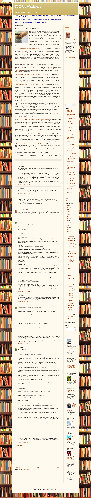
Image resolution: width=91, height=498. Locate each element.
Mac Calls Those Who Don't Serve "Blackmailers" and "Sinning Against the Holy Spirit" (34, 133)
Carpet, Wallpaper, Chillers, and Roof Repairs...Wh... (72, 285)
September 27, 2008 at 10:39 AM (24, 205)
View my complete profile (70, 57)
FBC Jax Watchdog (22, 209)
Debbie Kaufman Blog (71, 144)
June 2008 (70, 307)
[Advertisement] (38, 456)
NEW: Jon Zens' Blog (71, 117)
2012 (68, 227)
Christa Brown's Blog (71, 185)
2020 (68, 213)
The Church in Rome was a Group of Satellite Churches (27, 48)
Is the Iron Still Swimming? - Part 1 (72, 247)
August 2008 (70, 303)
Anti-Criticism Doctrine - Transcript (71, 135)
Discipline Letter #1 (70, 161)
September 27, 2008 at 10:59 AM (24, 301)
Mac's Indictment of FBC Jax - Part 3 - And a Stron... (72, 270)
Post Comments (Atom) (24, 469)
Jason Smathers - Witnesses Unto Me (70, 131)
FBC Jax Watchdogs (28, 6)
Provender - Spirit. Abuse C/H (70, 140)
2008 (68, 235)
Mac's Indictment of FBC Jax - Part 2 (71, 273)
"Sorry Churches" (71, 297)
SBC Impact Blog (70, 180)
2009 (68, 233)
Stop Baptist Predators (71, 183)
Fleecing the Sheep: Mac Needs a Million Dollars (71, 266)
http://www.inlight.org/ (23, 97)
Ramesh (19, 221)
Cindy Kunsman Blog (71, 118)
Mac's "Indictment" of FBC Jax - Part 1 (72, 276)
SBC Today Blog (70, 177)
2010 (68, 231)
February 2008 (71, 314)
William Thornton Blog (71, 142)
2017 (68, 218)
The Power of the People (71, 257)
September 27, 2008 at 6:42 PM (24, 421)
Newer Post (17, 467)
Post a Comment (20, 445)
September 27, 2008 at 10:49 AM (24, 291)
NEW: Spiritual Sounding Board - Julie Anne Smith (71, 111)
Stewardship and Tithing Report (71, 125)
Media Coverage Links (71, 133)
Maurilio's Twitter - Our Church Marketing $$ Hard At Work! (71, 191)
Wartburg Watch (70, 148)
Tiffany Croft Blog (70, 182)
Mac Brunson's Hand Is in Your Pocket (72, 254)
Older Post (59, 467)
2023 (68, 211)
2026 (68, 205)
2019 (68, 214)
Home (38, 467)
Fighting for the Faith (71, 152)
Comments (69, 330)
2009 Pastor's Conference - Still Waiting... (72, 300)
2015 (68, 222)
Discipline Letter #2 (70, 163)
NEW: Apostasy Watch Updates (71, 115)
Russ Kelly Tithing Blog (71, 153)
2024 (68, 209)
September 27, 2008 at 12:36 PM (24, 316)
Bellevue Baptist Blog (71, 178)
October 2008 (70, 240)
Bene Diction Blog (70, 156)
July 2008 (70, 305)
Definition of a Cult (21, 233)
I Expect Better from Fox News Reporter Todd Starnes (71, 392)
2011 (68, 229)
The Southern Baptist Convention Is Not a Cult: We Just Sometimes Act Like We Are (34, 309)
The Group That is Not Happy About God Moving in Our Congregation (31, 143)
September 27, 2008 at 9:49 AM (24, 184)
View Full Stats (68, 200)
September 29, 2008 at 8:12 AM (24, 431)
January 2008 (70, 316)
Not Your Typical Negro (71, 121)
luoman (47, 489)
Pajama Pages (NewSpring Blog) (70, 146)
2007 (68, 318)
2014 (68, 224)
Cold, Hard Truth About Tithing (71, 175)
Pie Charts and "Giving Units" (71, 251)
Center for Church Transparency (70, 128)
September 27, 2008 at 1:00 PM (24, 329)
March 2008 (70, 312)
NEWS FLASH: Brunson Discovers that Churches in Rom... (72, 280)
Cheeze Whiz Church (71, 155)
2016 (68, 220)
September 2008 (71, 242)
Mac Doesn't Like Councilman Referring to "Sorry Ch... (71, 293)
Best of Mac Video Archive (70, 170)
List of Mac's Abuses (71, 158)
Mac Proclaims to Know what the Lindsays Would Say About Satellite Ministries (33, 119)
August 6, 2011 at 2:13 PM (23, 442)
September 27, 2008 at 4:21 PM (24, 343)
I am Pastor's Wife (70, 120)
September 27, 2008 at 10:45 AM (24, 216)
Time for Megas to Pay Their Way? (74, 423)
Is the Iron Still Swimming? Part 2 (72, 244)
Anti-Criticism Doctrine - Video (71, 138)
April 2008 (70, 311)
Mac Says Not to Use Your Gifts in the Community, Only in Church (30, 74)
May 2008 (70, 309)
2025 (68, 207)
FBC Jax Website (70, 186)
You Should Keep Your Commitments (24, 63)
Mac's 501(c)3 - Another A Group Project (71, 194)
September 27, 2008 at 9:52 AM (24, 193)
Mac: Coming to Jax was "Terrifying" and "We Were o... (72, 289)
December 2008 (71, 236)
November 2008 (71, 238)
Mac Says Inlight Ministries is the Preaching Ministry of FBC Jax (29, 84)
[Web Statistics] (68, 27)
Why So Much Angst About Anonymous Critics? (71, 470)
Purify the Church (70, 150)
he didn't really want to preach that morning (38, 39)
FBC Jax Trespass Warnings (70, 165)
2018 (68, 216)
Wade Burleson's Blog (71, 172)
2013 (68, 225)
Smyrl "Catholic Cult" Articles (71, 168)
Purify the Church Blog (71, 159)
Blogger (55, 489)
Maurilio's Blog (70, 188)
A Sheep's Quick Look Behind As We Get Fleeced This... (71, 261)
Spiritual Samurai (70, 123)
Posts (68, 327)
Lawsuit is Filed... (70, 355)
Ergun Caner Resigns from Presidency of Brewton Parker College (71, 366)
